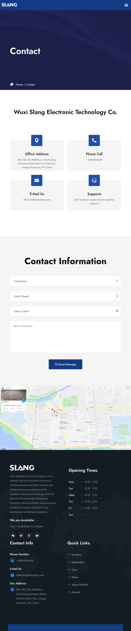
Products (76, 555)
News (74, 577)
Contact (30, 84)
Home (19, 84)
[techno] (22, 467)
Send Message (67, 364)
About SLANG (79, 585)
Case (74, 570)
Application (77, 562)
